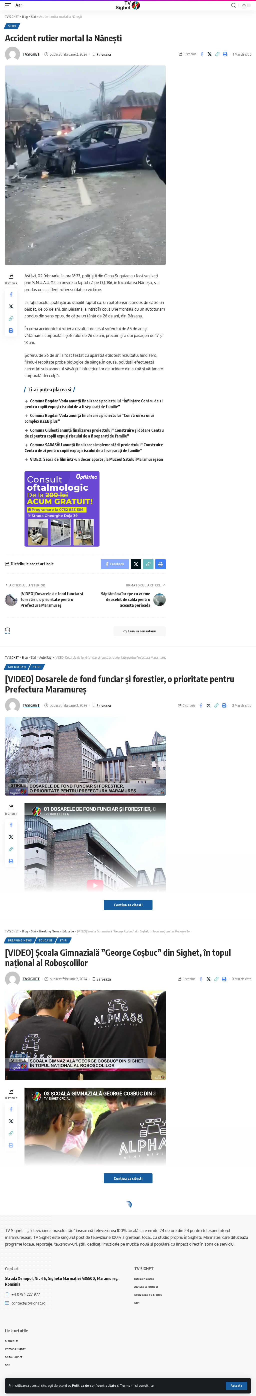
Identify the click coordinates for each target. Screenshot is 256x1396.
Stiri (12, 26)
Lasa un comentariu (142, 631)
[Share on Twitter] (209, 54)
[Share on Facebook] (201, 54)
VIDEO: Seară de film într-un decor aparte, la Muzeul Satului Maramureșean (96, 459)
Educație (46, 940)
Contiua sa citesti (128, 905)
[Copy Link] (217, 54)
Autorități (17, 666)
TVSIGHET (31, 54)
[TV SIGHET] (127, 5)
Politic (14, 1213)
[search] (233, 5)
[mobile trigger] (9, 5)
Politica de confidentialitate (94, 1385)
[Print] (225, 54)
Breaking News (20, 940)
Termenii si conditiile (137, 1385)
